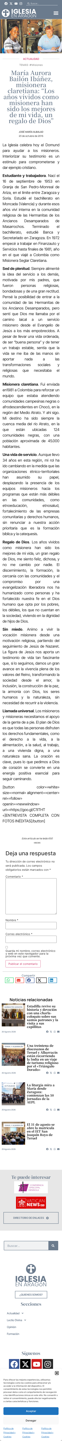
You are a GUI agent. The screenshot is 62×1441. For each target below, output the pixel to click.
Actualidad (31, 59)
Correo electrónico (19, 934)
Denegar (31, 1420)
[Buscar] (53, 1245)
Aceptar (31, 1411)
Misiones (37, 65)
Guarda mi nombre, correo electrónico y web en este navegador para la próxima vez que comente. (30, 953)
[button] (57, 1373)
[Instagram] (21, 3)
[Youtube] (16, 3)
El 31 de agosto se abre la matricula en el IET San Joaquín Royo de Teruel (41, 1131)
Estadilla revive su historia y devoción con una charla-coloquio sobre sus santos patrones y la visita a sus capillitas (42, 1016)
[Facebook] (6, 3)
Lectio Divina (14, 1320)
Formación (13, 1334)
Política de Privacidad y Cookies (9, 1432)
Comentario (14, 876)
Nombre (12, 920)
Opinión (11, 1327)
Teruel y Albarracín (13, 1046)
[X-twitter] (11, 3)
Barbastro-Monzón (13, 1007)
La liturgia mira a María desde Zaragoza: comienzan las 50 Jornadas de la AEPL (41, 1093)
